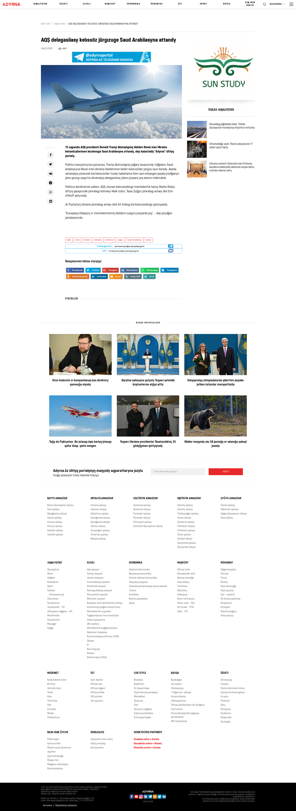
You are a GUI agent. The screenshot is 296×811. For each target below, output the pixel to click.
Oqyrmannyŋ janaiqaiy (146, 692)
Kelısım (87, 240)
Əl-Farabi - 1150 (185, 607)
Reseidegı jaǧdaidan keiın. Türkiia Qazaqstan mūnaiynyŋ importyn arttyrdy (232, 126)
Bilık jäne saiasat (96, 599)
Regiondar (226, 717)
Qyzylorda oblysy (186, 547)
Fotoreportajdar (142, 717)
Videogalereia (178, 701)
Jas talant (176, 684)
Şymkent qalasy (186, 522)
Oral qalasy (53, 509)
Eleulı (87, 4)
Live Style (140, 673)
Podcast (225, 701)
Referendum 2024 (97, 657)
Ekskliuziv (226, 713)
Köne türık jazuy (185, 599)
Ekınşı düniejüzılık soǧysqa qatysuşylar (185, 715)
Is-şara (224, 696)
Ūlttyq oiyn (96, 684)
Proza (224, 578)
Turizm (132, 590)
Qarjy (131, 603)
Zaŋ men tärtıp (250, 4)
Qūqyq (90, 641)
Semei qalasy (228, 505)
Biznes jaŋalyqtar (138, 599)
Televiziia (52, 701)
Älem (50, 574)
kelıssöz (109, 240)
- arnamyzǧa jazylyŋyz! (120, 249)
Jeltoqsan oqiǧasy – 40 (59, 611)
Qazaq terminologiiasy (233, 692)
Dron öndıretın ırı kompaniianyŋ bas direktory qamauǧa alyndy (80, 382)
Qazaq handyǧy (185, 578)
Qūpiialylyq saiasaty (66, 805)
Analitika (134, 594)
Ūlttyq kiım (96, 696)
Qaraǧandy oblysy (100, 522)
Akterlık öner (54, 688)
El (88, 645)
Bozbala (138, 680)
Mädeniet (53, 673)
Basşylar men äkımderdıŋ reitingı (104, 603)
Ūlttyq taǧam (98, 688)
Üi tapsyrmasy (141, 688)
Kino (49, 696)
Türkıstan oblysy (186, 526)
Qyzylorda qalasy (186, 543)
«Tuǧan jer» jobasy (181, 692)
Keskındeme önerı (56, 680)
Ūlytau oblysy (98, 526)
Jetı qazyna (97, 701)
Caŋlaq (224, 684)
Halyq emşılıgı (98, 743)
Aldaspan (182, 594)
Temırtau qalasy (99, 534)
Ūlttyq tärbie (97, 692)
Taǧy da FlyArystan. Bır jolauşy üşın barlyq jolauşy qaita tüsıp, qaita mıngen (80, 444)
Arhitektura (53, 717)
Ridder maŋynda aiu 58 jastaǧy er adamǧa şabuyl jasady (215, 444)
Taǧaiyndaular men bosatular (103, 615)
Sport (203, 4)
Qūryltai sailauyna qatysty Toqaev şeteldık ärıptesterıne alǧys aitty (148, 382)
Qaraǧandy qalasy (100, 518)
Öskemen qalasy (229, 509)
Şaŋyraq (138, 701)
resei (77, 240)
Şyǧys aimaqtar (231, 498)
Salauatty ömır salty (102, 739)
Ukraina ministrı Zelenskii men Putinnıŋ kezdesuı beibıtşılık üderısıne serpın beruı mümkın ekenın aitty (231, 167)
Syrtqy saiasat (95, 574)
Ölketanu (182, 590)
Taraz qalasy (184, 534)
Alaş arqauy (227, 615)
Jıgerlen (51, 752)
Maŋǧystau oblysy (57, 514)
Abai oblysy (227, 518)
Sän (136, 705)
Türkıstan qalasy (186, 530)
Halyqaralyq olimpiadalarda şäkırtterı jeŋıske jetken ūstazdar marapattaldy (215, 382)
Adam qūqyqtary (96, 620)
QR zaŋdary (93, 624)
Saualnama (53, 620)
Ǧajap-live (53, 760)
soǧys (120, 240)
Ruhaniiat (157, 4)
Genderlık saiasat (96, 586)
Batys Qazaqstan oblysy (60, 505)
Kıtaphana (226, 603)
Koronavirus (97, 748)
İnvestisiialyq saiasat (98, 582)
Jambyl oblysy (184, 539)
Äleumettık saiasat (97, 594)
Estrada (51, 709)
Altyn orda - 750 (186, 603)
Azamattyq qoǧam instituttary (103, 607)
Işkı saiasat (93, 569)
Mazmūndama (55, 768)
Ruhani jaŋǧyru (229, 611)
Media (50, 713)
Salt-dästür (97, 680)
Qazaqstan (53, 569)
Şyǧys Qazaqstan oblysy (234, 514)
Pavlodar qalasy (142, 514)
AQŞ (69, 240)
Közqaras (226, 709)
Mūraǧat (52, 624)
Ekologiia (225, 722)
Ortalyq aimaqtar (102, 498)
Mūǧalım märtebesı (57, 764)
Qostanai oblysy (142, 509)
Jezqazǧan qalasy (100, 530)
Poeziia (224, 574)
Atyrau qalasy (54, 526)
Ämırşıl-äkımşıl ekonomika (143, 578)
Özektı (64, 4)
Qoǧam (51, 578)
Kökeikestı (52, 582)
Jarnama (47, 805)
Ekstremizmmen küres (233, 688)
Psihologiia (53, 739)
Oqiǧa (226, 4)
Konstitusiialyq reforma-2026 (103, 636)
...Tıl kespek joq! (55, 594)
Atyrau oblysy (54, 522)
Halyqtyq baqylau (138, 582)
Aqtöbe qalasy (55, 534)
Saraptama (53, 603)
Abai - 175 (182, 611)
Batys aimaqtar (57, 498)
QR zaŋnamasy (179, 721)
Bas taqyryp (93, 649)
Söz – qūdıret (228, 594)
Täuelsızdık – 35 (56, 607)
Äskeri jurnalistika (143, 713)
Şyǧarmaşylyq (228, 569)
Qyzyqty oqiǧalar (143, 709)
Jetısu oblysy (184, 518)
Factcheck (177, 709)
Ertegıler (225, 607)
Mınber (90, 653)
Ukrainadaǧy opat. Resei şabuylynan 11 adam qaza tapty (230, 146)
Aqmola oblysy (99, 509)
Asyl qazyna (227, 590)
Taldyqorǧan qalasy (188, 514)
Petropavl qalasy (142, 522)
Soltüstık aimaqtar (145, 498)
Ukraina (98, 240)
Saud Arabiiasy (134, 240)
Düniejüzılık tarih (186, 574)
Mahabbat (139, 696)
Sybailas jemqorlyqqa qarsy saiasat (148, 586)
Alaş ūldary (183, 582)
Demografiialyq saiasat (99, 590)
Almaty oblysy (185, 509)
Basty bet (46, 24)
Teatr (50, 692)
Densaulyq (226, 680)
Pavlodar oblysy (141, 518)
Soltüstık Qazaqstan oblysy (148, 526)
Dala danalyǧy (228, 586)
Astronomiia (53, 743)
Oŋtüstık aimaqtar (189, 498)
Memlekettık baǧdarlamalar (102, 628)
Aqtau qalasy (54, 518)
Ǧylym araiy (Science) (59, 748)
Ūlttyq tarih (183, 569)
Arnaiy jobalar (178, 696)
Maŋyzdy (110, 4)
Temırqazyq (177, 688)
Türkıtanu (182, 586)
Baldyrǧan (176, 680)
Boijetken (139, 684)
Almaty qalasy (185, 505)
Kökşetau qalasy (100, 514)
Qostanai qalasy (142, 505)
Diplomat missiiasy (97, 632)
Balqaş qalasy (98, 539)
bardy (148, 240)
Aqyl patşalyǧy (55, 756)
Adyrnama (52, 599)
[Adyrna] (13, 4)
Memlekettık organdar (99, 611)
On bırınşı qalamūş (230, 599)
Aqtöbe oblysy (55, 530)
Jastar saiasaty (95, 578)
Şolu (223, 705)
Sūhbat (51, 590)
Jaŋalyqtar (40, 4)
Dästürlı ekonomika (139, 569)
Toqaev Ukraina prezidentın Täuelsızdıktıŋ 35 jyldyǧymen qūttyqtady (148, 444)
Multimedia (53, 615)
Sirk (49, 705)
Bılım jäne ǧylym (57, 732)
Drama (224, 582)
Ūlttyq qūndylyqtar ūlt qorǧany (188, 705)
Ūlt (180, 4)
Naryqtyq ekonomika (140, 574)
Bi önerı (51, 684)
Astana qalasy (98, 505)
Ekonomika (133, 4)
